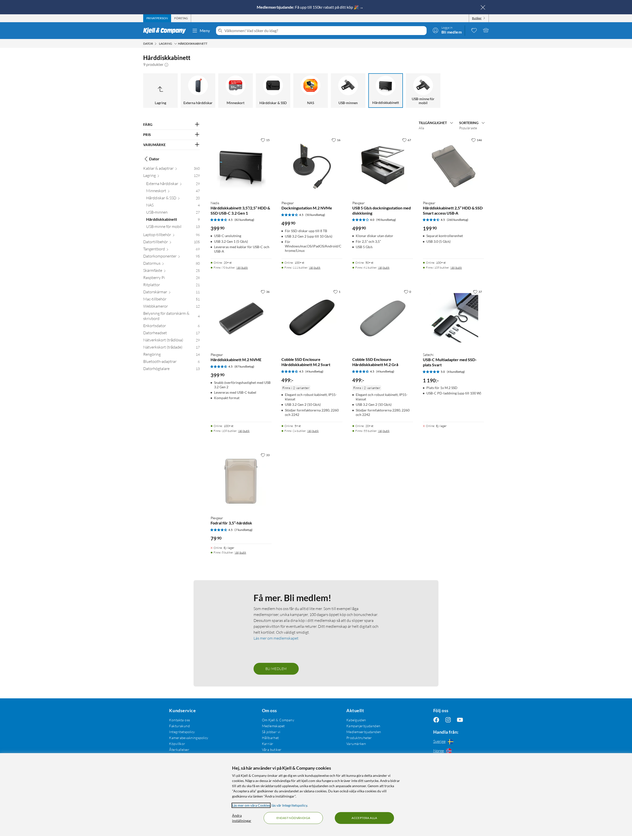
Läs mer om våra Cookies (251, 805)
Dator (154, 158)
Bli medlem (276, 669)
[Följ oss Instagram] (448, 720)
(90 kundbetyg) (386, 220)
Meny (205, 30)
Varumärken (356, 744)
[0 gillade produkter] (474, 30)
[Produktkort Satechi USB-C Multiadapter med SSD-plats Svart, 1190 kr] (453, 317)
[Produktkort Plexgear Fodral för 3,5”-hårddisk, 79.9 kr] (241, 480)
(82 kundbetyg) (244, 220)
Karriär (268, 744)
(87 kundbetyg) (244, 366)
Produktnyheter (359, 738)
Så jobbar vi (271, 732)
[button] (166, 64)
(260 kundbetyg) (457, 220)
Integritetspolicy (182, 732)
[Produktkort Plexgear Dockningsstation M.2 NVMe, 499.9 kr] (311, 165)
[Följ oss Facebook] (436, 720)
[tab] (157, 18)
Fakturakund (179, 726)
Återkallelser (179, 749)
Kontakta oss (179, 720)
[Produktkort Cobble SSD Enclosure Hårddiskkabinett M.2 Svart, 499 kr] (311, 317)
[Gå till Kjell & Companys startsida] (166, 31)
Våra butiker (272, 749)
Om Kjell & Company (278, 720)
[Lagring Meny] (175, 43)
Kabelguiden (356, 720)
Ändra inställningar (241, 818)
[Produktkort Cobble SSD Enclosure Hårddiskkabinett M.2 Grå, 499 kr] (382, 317)
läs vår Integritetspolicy (289, 805)
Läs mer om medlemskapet (276, 638)
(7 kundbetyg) (244, 530)
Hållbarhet (270, 738)
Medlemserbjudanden (363, 732)
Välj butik (242, 267)
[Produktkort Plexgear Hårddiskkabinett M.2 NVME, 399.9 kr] (241, 317)
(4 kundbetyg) (314, 371)
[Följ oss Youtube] (460, 720)
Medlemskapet (273, 726)
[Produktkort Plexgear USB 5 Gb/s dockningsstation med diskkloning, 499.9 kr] (382, 165)
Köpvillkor (177, 744)
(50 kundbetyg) (315, 215)
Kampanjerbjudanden (363, 726)
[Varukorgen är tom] (486, 30)
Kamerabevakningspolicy (188, 738)
